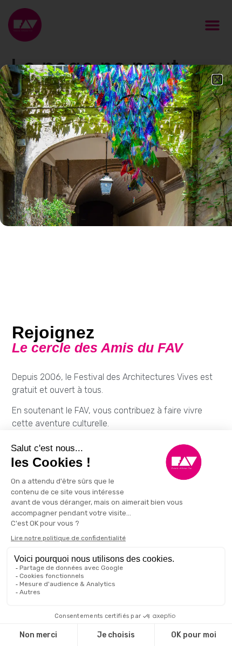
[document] (116, 323)
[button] (217, 80)
